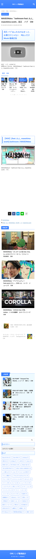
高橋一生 (30, 512)
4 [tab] (16, 95)
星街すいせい (15, 501)
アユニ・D (5, 479)
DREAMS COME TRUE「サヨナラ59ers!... (13, 87)
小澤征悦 (5, 501)
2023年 (17, 222)
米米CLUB (6, 508)
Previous (2, 84)
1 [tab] (11, 95)
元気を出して (15, 497)
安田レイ (25, 497)
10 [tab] (26, 95)
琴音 (16, 504)
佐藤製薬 (5, 497)
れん (7, 222)
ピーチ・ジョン (26, 486)
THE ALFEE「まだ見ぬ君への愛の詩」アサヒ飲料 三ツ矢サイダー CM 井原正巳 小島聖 (23, 429)
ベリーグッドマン (7, 490)
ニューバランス (25, 483)
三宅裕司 (24, 493)
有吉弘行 (25, 501)
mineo (28, 461)
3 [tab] (14, 95)
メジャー (5, 493)
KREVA (5, 461)
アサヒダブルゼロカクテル (20, 475)
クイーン (5, 483)
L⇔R (21, 461)
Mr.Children (15, 464)
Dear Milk (16, 457)
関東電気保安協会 (18, 512)
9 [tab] (24, 95)
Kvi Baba (13, 461)
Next (33, 84)
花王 (4, 222)
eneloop (25, 457)
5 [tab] (17, 95)
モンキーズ (14, 493)
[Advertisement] (18, 115)
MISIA (5, 464)
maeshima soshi (27, 222)
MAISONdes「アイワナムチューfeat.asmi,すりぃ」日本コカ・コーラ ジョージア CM (16, 283)
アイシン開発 (6, 475)
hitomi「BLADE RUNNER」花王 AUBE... (23, 87)
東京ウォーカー (7, 504)
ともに (14, 472)
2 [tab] (12, 95)
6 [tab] (19, 95)
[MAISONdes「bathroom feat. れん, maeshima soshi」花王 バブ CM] (18, 213)
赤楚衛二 (22, 508)
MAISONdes (6, 220)
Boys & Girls (6, 457)
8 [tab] (22, 95)
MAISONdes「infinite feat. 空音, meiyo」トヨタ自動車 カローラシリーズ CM (17, 312)
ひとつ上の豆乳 (24, 472)
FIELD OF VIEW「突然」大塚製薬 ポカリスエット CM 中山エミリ (23, 393)
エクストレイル (17, 479)
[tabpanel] (13, 85)
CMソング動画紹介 (18, 4)
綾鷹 (14, 508)
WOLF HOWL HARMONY (23, 468)
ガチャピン (27, 479)
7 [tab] (21, 95)
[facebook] (13, 213)
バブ (21, 222)
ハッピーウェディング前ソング (10, 486)
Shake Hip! (25, 464)
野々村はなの (6, 512)
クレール (15, 483)
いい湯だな (6, 472)
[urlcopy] (26, 213)
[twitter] (9, 213)
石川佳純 (24, 504)
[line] (22, 213)
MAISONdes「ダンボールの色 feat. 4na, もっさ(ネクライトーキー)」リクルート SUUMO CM (16, 254)
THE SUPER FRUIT (8, 468)
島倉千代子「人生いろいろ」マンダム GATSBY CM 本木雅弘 (22, 417)
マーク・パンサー (21, 490)
